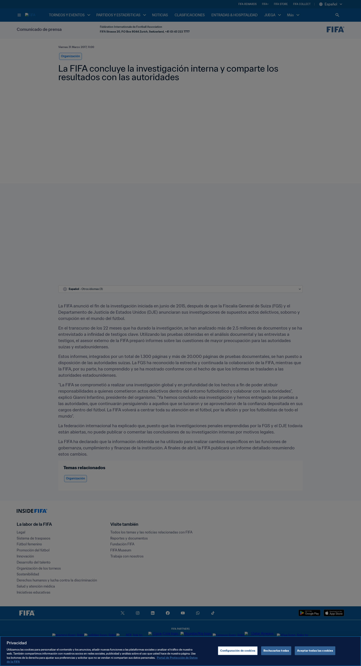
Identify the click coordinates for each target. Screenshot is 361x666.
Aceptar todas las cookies (315, 650)
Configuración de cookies (237, 650)
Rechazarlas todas (276, 650)
